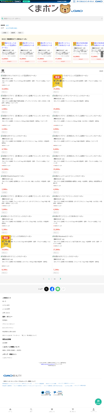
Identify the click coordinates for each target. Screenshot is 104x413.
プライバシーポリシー (8, 324)
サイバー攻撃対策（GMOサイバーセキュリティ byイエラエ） (28, 385)
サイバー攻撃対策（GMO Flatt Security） (53, 385)
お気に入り (52, 411)
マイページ (94, 411)
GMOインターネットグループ (48, 364)
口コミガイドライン (7, 327)
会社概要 (4, 343)
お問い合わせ (6, 312)
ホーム (10, 411)
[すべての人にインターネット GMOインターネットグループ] (90, 1)
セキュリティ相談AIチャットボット (66, 383)
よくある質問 (6, 309)
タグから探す (6, 305)
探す (31, 411)
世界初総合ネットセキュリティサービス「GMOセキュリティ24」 (17, 383)
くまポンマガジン (7, 357)
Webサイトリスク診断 (51, 383)
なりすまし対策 (68, 385)
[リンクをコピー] (63, 289)
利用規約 (4, 320)
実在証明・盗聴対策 (7, 385)
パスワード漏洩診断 (39, 383)
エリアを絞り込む (11, 28)
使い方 (4, 301)
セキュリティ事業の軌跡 (80, 385)
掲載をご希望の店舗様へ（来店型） (12, 350)
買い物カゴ (73, 411)
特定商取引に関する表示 (9, 331)
